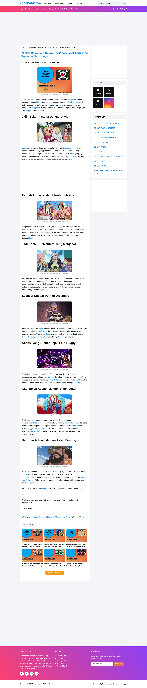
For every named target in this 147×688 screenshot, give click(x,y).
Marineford (41, 337)
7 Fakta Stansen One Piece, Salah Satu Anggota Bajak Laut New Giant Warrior (76, 546)
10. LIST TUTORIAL (101, 166)
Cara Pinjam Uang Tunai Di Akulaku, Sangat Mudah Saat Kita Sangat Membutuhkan (53, 9)
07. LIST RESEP (100, 152)
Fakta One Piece (30, 517)
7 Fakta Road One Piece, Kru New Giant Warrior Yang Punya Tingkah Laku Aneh (54, 546)
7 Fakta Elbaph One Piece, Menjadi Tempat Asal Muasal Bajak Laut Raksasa (54, 566)
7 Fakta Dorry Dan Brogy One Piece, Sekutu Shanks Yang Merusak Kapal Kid (32, 566)
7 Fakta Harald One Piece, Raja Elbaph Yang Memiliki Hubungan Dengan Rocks (75, 566)
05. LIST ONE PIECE (102, 142)
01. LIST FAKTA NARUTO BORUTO (107, 123)
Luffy (54, 105)
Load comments (54, 573)
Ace (23, 227)
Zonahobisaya (107, 684)
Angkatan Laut (33, 431)
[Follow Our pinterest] (37, 674)
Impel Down (42, 331)
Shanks (39, 102)
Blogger (124, 684)
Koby (73, 159)
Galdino (51, 377)
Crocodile (62, 380)
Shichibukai (54, 380)
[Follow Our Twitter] (27, 674)
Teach (34, 229)
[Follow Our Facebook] (22, 674)
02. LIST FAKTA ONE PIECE (104, 128)
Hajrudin (56, 471)
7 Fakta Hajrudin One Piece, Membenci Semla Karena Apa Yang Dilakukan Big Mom (32, 547)
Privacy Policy (62, 661)
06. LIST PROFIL (100, 147)
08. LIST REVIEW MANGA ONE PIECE (108, 156)
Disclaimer (60, 658)
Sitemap (60, 663)
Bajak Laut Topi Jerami (72, 148)
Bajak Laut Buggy (63, 517)
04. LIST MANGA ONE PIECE (105, 138)
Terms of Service (62, 666)
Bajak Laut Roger (74, 102)
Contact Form (61, 656)
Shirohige (32, 238)
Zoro (61, 105)
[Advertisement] (73, 29)
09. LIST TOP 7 (99, 161)
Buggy (32, 99)
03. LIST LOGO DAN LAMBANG (106, 133)
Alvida (72, 154)
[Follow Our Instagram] (32, 674)
